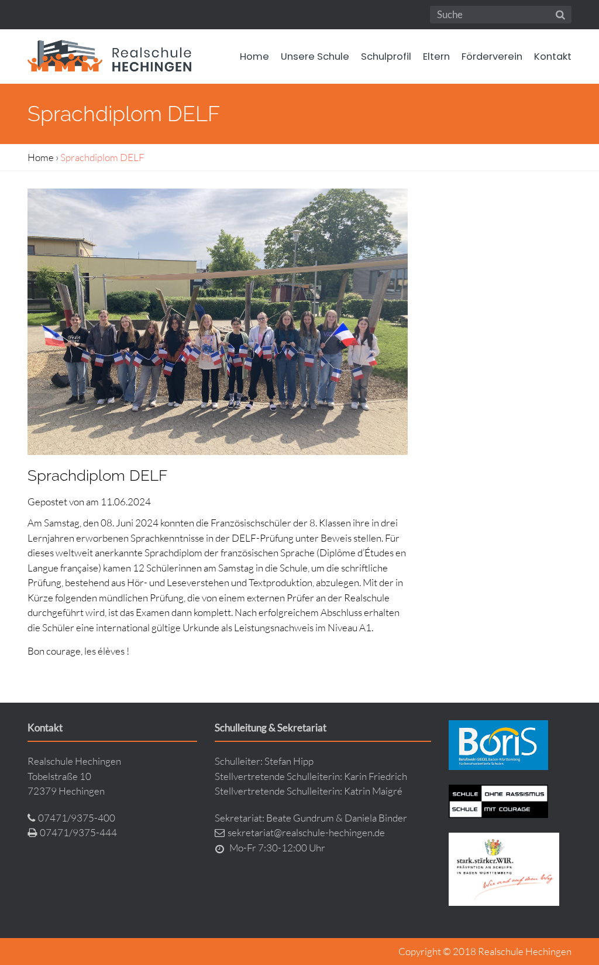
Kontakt (553, 56)
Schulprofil (386, 56)
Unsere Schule (315, 56)
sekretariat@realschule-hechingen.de (306, 832)
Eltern (436, 56)
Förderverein (492, 56)
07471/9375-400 (76, 818)
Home (254, 56)
